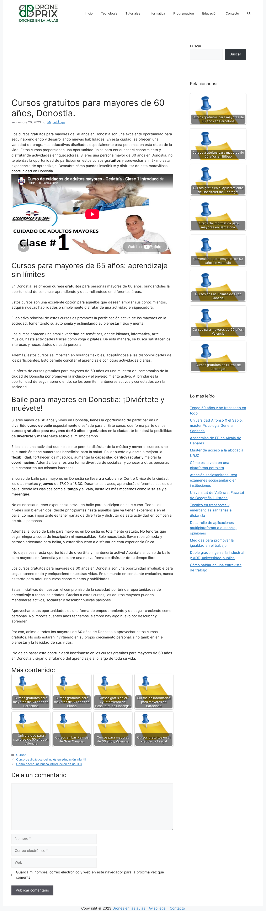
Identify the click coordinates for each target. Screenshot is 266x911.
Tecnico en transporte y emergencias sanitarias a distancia (211, 510)
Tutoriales (133, 13)
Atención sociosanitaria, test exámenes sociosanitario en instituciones (213, 480)
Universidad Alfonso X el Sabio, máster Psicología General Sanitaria (216, 425)
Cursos (21, 755)
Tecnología (109, 13)
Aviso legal (158, 908)
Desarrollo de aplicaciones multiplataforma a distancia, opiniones (213, 528)
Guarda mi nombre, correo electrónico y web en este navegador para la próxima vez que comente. (90, 875)
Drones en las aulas (129, 908)
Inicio (89, 13)
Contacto (232, 13)
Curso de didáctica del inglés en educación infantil (51, 759)
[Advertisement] (92, 66)
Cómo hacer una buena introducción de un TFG (49, 764)
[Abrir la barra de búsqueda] (249, 13)
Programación (183, 13)
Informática (157, 13)
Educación (209, 13)
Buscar (195, 46)
